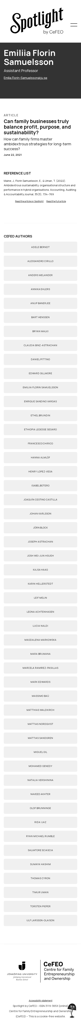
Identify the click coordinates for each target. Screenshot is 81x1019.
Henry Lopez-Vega (40, 471)
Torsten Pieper (40, 906)
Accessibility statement (40, 1000)
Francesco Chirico (40, 443)
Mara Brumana (40, 653)
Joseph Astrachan (40, 541)
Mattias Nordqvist (40, 724)
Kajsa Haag (40, 569)
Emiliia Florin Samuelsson (40, 387)
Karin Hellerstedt (40, 583)
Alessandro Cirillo (40, 261)
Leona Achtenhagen (40, 611)
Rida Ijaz (40, 822)
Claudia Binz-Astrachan (40, 345)
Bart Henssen (40, 317)
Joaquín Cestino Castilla (40, 499)
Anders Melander (40, 275)
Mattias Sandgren (40, 738)
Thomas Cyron (40, 878)
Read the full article (56, 201)
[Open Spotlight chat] (72, 1008)
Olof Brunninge (40, 808)
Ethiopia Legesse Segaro (40, 429)
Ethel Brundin (40, 415)
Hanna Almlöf (40, 457)
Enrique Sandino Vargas (40, 401)
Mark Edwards (40, 682)
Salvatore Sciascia (40, 850)
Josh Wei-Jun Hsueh (40, 555)
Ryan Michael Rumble (40, 836)
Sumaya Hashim (40, 864)
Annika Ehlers (40, 289)
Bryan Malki (40, 331)
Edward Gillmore (40, 373)
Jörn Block (40, 527)
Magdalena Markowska (40, 639)
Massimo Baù (40, 696)
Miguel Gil (40, 752)
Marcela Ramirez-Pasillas (40, 667)
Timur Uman (40, 892)
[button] (73, 25)
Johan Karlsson (40, 513)
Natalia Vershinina (40, 780)
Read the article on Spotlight (29, 201)
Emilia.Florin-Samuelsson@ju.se (25, 78)
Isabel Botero (40, 485)
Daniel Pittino (40, 359)
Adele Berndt (40, 247)
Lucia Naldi (40, 625)
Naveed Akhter (40, 794)
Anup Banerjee (40, 303)
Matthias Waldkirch (40, 710)
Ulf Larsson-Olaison (40, 920)
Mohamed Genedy (40, 766)
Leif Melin (40, 597)
